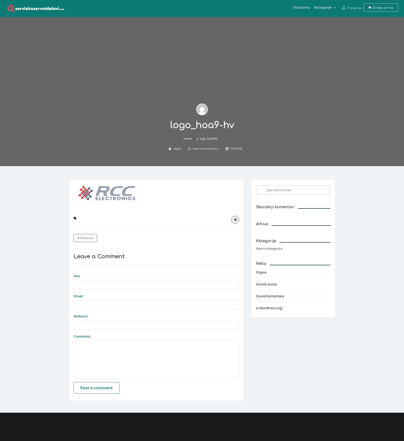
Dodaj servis (382, 7)
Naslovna (301, 8)
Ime (77, 275)
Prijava (261, 272)
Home (188, 139)
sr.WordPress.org (269, 308)
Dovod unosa (266, 284)
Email (78, 296)
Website (81, 316)
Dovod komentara (270, 296)
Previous (86, 238)
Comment (82, 336)
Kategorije (323, 8)
